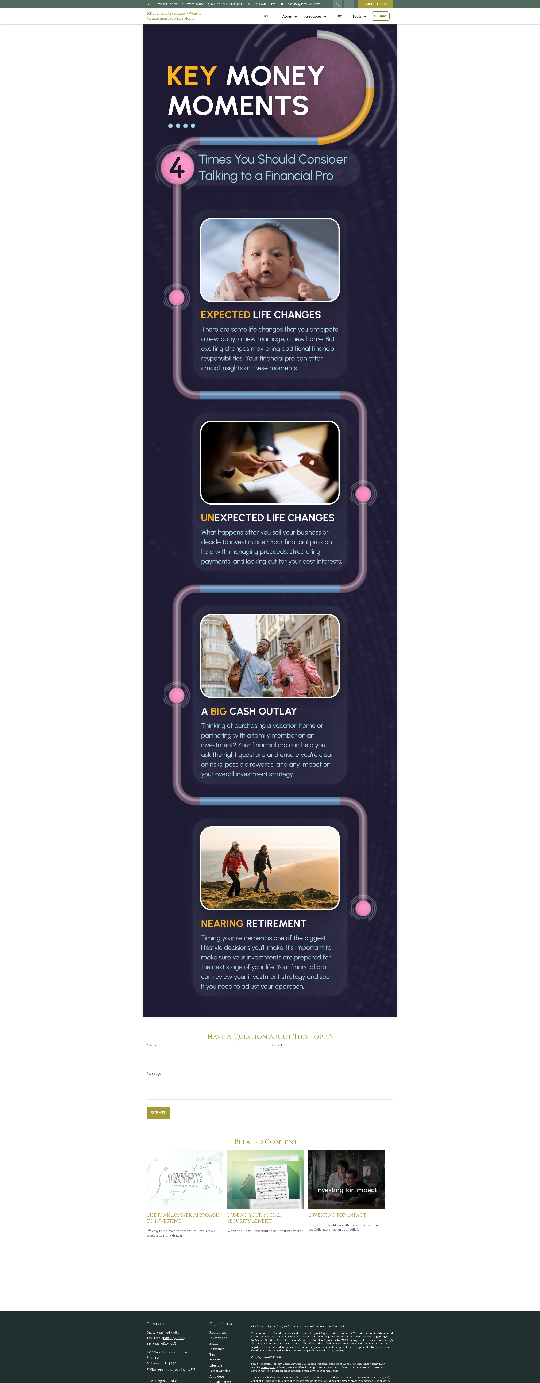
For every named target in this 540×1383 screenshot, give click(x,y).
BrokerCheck (336, 1327)
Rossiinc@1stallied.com (302, 4)
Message (154, 1073)
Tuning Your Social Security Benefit (254, 1218)
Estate (214, 1343)
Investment (218, 1338)
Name (152, 1045)
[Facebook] (349, 4)
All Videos (216, 1376)
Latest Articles (219, 1371)
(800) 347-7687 (173, 1338)
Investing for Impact (337, 1215)
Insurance (216, 1349)
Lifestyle (215, 1365)
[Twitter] (337, 4)
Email (277, 1045)
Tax (212, 1354)
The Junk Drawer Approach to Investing (183, 1218)
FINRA (265, 1367)
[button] (267, 16)
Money (214, 1360)
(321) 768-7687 (263, 4)
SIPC (272, 1367)
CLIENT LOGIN (375, 4)
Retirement (218, 1332)
